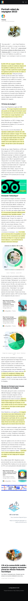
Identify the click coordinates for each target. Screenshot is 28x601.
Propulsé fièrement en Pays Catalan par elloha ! (14, 590)
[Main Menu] (26, 2)
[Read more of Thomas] (3, 16)
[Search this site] (23, 2)
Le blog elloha (12, 587)
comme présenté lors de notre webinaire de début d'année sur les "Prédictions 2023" (13, 50)
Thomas (3, 19)
